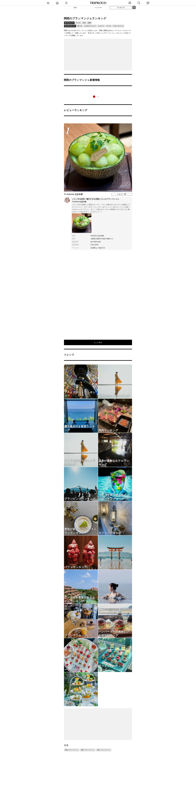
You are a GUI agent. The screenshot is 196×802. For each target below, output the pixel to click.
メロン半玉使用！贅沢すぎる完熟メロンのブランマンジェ (95, 200)
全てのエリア (69, 23)
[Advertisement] (98, 54)
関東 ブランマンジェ (88, 750)
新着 (75, 7)
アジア (78, 23)
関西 (89, 23)
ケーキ (108, 26)
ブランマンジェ (118, 26)
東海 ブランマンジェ (104, 750)
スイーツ (101, 26)
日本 (84, 23)
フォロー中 (98, 7)
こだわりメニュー (90, 26)
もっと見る (98, 342)
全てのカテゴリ (70, 26)
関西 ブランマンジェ (72, 750)
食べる (79, 26)
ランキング (121, 7)
